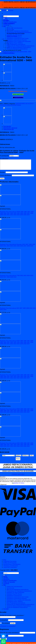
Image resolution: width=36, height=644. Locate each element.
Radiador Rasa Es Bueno (14, 35)
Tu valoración (4, 158)
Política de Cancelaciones (14, 28)
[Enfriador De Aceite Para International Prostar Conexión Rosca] (7, 80)
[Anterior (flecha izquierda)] (0, 643)
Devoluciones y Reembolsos (11, 564)
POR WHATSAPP (18, 94)
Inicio (1, 53)
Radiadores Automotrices (14, 37)
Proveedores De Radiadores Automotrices (19, 32)
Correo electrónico (6, 175)
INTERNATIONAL (9, 53)
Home (5, 17)
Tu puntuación (4, 155)
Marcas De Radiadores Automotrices (17, 31)
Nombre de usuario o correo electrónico (12, 615)
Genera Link (10, 588)
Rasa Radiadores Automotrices (16, 44)
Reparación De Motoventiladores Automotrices (20, 46)
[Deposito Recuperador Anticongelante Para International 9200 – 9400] (7, 71)
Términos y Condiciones (10, 565)
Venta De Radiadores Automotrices (17, 49)
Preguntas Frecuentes (9, 561)
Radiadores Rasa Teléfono (15, 43)
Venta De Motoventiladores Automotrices (19, 47)
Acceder (13, 623)
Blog (4, 560)
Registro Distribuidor (10, 22)
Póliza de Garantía (9, 23)
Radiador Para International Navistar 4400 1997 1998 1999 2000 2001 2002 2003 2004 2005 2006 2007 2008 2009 (17, 245)
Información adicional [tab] (10, 128)
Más (4, 26)
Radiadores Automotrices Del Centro (17, 38)
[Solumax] (6, 10)
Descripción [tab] (7, 126)
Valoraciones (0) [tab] (8, 129)
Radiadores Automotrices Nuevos (17, 40)
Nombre (3, 172)
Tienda (5, 19)
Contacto (6, 25)
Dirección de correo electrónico (9, 632)
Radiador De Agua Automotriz (15, 34)
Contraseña (4, 620)
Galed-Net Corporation (10, 567)
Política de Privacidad (9, 563)
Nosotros (6, 20)
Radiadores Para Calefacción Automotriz (19, 41)
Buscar (18, 458)
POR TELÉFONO (18, 97)
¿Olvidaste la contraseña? (8, 626)
